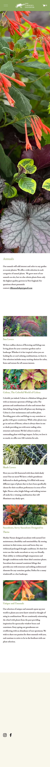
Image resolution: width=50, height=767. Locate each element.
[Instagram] (5, 735)
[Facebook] (11, 735)
